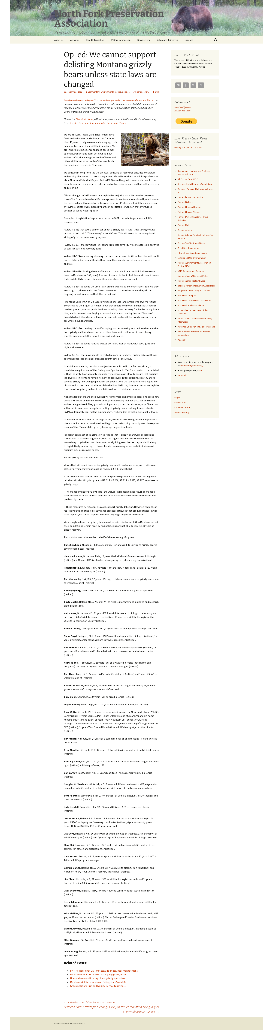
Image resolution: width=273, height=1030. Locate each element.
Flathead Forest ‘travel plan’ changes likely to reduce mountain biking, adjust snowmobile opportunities (111, 1009)
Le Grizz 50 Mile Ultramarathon (192, 257)
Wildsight (182, 339)
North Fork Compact (187, 295)
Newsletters (143, 39)
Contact (189, 39)
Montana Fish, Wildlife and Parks (193, 275)
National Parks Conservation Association (196, 285)
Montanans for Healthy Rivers (191, 280)
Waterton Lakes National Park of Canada (196, 326)
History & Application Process (188, 147)
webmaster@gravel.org (191, 365)
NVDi (200, 370)
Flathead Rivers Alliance (189, 212)
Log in (177, 397)
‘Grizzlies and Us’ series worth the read (89, 1002)
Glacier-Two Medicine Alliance (191, 243)
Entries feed (180, 402)
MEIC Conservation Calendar (191, 271)
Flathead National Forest (189, 207)
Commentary (94, 91)
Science (126, 91)
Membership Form (182, 107)
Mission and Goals (182, 110)
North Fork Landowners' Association (195, 300)
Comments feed (182, 407)
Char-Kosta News (84, 119)
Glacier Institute (185, 230)
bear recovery (142, 91)
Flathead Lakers (185, 202)
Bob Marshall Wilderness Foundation (195, 184)
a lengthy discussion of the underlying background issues (97, 123)
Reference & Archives (167, 39)
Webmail (182, 375)
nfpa (157, 91)
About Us (59, 39)
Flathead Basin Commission (190, 197)
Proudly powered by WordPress (69, 1023)
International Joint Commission (192, 253)
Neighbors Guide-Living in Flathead (194, 290)
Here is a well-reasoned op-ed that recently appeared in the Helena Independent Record (109, 100)
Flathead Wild (184, 225)
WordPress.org (181, 412)
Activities (74, 39)
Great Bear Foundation (188, 248)
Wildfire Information (120, 39)
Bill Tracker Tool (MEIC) (188, 179)
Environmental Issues (111, 91)
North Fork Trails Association (191, 305)
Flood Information (95, 39)
